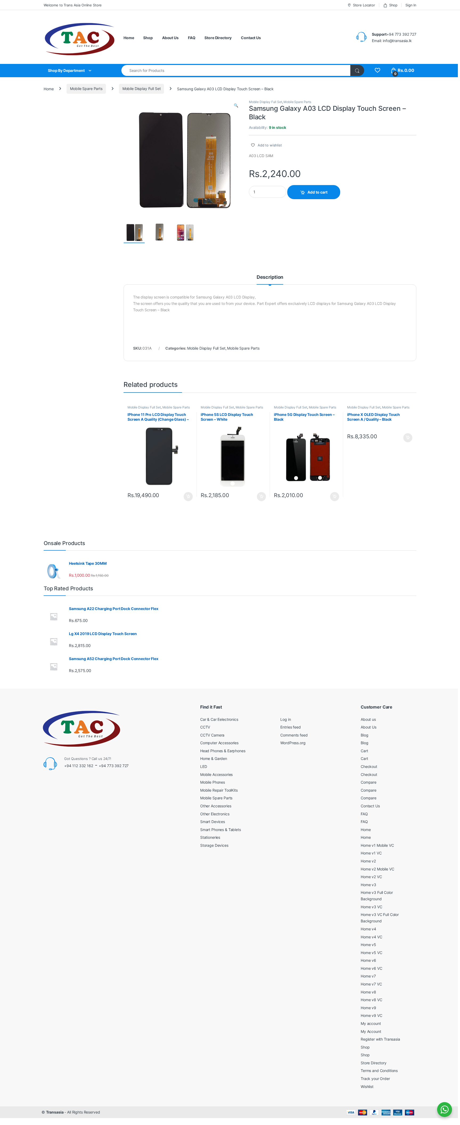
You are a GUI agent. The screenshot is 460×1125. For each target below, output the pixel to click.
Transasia (55, 1112)
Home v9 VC (371, 1015)
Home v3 (368, 884)
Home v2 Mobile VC (377, 869)
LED (203, 766)
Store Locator (364, 5)
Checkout (369, 766)
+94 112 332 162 (78, 765)
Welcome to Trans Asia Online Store (73, 5)
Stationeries (210, 837)
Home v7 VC (371, 984)
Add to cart (317, 192)
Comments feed (293, 735)
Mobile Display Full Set (141, 88)
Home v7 (368, 976)
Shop (393, 5)
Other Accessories (215, 806)
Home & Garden (213, 758)
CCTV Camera (212, 735)
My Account (371, 1031)
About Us (170, 37)
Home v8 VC (371, 999)
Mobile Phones (212, 782)
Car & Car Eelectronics (219, 719)
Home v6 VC (371, 968)
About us (368, 719)
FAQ (191, 37)
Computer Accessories (219, 743)
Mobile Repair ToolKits (219, 790)
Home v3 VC (371, 907)
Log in (285, 719)
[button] (236, 105)
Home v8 (368, 992)
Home (129, 37)
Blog (364, 735)
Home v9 (368, 1007)
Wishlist (367, 1086)
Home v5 (368, 944)
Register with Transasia (380, 1039)
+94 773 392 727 (114, 765)
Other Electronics (214, 814)
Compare (368, 782)
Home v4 (368, 929)
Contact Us (251, 37)
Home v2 (368, 861)
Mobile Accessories (216, 774)
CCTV (205, 727)
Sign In (410, 5)
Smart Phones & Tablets (220, 829)
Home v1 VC (371, 853)
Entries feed (290, 727)
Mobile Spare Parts (86, 88)
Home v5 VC (371, 952)
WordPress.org (292, 743)
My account (371, 1023)
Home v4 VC (371, 937)
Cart (364, 750)
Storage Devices (214, 845)
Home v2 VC (371, 876)
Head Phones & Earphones (222, 750)
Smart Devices (212, 821)
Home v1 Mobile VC (377, 845)
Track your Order (375, 1078)
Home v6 (368, 960)
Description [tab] (270, 277)
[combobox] (236, 70)
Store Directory (218, 37)
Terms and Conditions (379, 1070)
